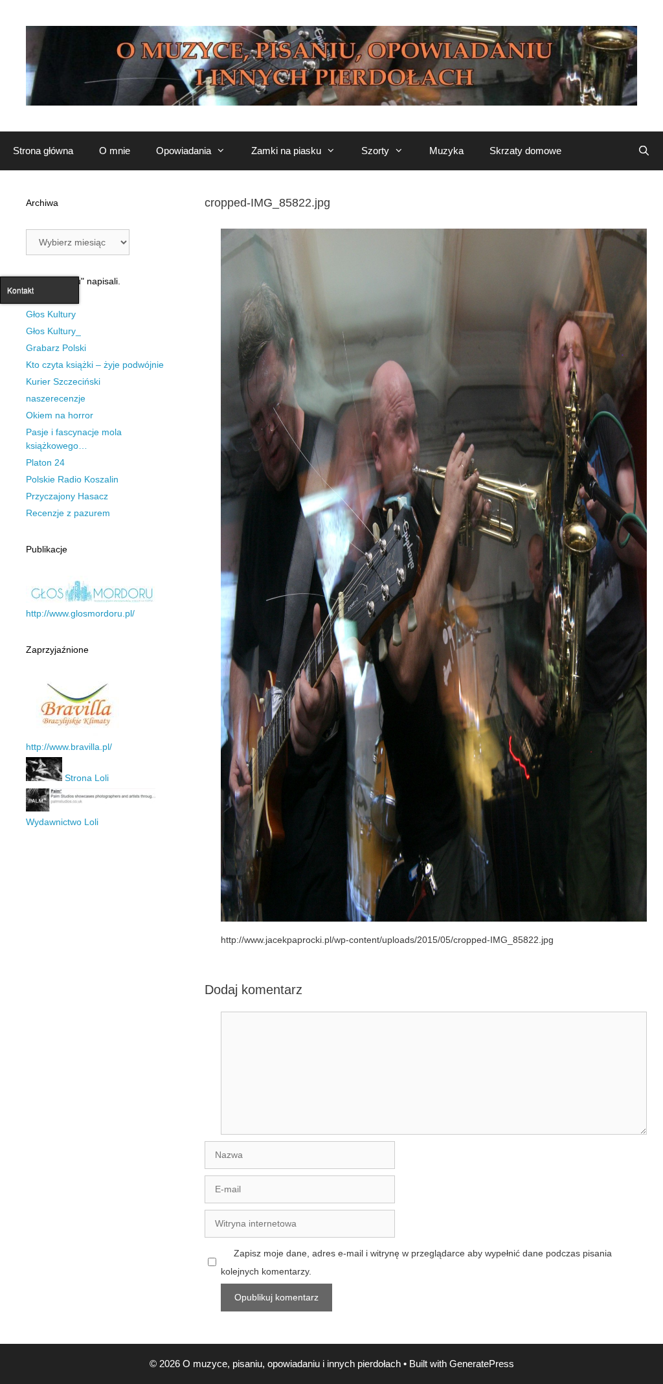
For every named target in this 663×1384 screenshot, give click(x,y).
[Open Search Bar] (644, 150)
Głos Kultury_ (53, 331)
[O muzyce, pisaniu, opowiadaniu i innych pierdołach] (331, 65)
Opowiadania (183, 150)
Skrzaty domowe (525, 150)
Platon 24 (45, 462)
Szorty (375, 150)
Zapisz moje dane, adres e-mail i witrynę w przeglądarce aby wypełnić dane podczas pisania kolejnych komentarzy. (416, 1262)
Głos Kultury (51, 314)
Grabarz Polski (56, 348)
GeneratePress (481, 1363)
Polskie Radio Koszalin (72, 479)
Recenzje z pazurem (68, 513)
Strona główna (43, 150)
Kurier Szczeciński (63, 381)
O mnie (114, 150)
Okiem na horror (59, 415)
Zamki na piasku (286, 150)
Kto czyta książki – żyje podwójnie (95, 364)
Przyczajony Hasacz (67, 496)
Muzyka (446, 150)
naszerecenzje (55, 398)
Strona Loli (85, 778)
